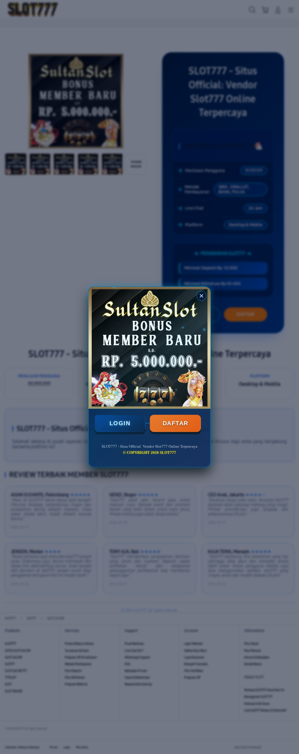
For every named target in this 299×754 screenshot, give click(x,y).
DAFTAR (175, 423)
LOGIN (120, 423)
